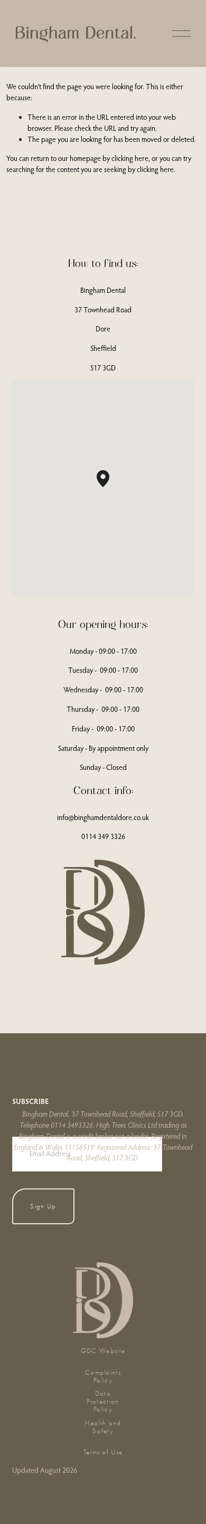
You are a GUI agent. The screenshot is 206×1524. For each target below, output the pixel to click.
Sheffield (103, 348)
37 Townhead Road (103, 310)
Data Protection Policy (103, 1401)
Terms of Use (103, 1452)
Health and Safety (103, 1427)
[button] (109, 487)
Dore (103, 329)
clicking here (129, 158)
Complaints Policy (103, 1376)
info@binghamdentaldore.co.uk (103, 817)
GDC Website (103, 1351)
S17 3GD (103, 368)
